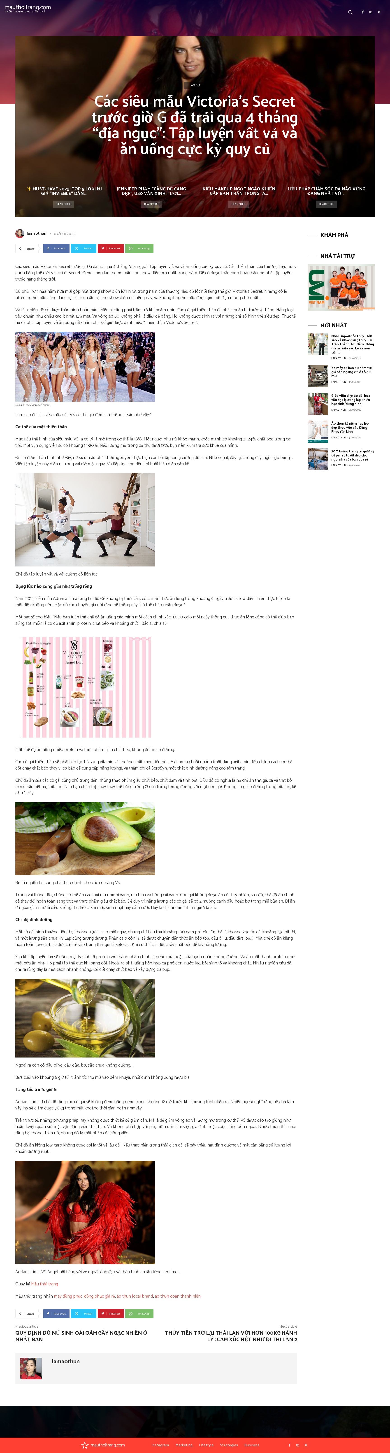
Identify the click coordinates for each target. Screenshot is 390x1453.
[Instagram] (371, 12)
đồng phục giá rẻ (99, 1296)
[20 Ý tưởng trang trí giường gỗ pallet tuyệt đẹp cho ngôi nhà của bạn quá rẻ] (318, 459)
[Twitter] (379, 12)
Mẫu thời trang (44, 1284)
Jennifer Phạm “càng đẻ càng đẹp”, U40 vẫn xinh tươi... (151, 191)
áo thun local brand (135, 1296)
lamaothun (36, 233)
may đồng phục (68, 1296)
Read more (64, 204)
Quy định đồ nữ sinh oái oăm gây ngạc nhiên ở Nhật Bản (81, 1336)
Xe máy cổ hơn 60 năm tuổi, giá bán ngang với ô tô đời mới (352, 372)
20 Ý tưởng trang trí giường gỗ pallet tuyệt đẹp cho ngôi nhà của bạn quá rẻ (352, 455)
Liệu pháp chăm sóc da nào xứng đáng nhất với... (326, 191)
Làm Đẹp (195, 85)
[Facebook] (363, 12)
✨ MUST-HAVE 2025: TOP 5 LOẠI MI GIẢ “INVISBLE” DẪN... (64, 191)
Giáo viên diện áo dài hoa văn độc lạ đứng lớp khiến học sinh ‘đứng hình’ (350, 400)
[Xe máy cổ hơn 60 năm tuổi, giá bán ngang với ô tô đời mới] (318, 376)
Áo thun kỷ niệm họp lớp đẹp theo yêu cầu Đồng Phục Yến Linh (350, 428)
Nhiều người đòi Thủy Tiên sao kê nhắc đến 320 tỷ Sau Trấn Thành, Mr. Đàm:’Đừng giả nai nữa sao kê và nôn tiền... (352, 344)
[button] (350, 12)
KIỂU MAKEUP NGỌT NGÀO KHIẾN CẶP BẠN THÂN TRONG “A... (238, 191)
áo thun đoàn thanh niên (178, 1296)
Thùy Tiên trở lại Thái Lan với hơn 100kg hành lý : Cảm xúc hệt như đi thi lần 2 (231, 1336)
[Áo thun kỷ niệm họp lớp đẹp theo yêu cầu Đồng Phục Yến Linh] (318, 432)
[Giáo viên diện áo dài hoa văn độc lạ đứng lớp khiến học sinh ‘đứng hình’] (318, 404)
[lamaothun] (20, 233)
